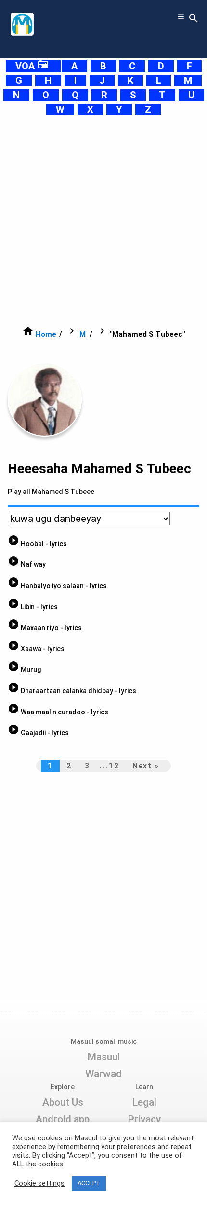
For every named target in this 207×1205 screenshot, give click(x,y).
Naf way (27, 564)
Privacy (144, 1119)
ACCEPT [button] (89, 1183)
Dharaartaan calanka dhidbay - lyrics (72, 691)
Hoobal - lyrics (37, 544)
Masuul (103, 1057)
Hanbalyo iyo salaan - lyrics (57, 585)
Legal (144, 1102)
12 (114, 765)
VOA (32, 66)
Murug (24, 669)
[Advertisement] (103, 220)
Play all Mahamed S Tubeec (51, 491)
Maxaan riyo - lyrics (45, 627)
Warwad (103, 1074)
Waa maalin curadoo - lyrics (58, 712)
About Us (62, 1102)
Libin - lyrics (33, 607)
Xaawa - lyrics (36, 649)
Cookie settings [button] (39, 1183)
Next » (145, 765)
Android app (63, 1119)
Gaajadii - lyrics (38, 733)
